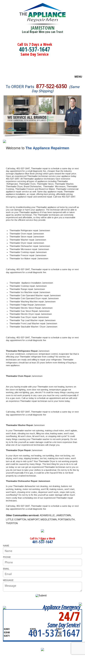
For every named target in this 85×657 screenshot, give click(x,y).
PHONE (7, 556)
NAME (6, 545)
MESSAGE (8, 580)
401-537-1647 (34, 49)
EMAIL (6, 568)
